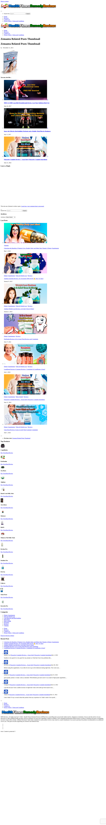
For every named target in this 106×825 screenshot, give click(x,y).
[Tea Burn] (3, 468)
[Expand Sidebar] (1, 209)
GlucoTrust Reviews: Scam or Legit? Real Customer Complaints (21, 430)
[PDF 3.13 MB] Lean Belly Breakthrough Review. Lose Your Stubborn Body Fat (26, 103)
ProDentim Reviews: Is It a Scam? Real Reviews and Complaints (21, 339)
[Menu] (1, 700)
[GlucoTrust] (2, 591)
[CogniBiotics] (3, 447)
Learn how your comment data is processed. (32, 206)
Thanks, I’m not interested (7, 757)
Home (5, 16)
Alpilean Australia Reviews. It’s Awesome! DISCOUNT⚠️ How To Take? (23, 278)
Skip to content (5, 1)
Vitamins (6, 245)
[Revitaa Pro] (2, 546)
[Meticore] (3, 513)
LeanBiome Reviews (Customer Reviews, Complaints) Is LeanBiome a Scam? (24, 369)
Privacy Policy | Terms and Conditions (14, 21)
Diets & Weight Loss (21, 275)
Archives (3, 217)
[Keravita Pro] (3, 603)
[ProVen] (3, 569)
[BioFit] (2, 524)
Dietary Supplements (9, 275)
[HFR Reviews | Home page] (28, 8)
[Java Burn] (2, 502)
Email (2, 753)
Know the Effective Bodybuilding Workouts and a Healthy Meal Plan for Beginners (27, 131)
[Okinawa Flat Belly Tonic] (3, 535)
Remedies (6, 622)
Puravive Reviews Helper (7, 635)
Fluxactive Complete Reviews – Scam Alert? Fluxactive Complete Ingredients (25, 159)
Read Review (9, 453)
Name (2, 751)
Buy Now (3, 453)
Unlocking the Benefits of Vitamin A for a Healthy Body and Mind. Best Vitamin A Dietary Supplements (31, 248)
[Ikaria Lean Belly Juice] (3, 490)
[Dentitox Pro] (3, 557)
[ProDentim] (3, 458)
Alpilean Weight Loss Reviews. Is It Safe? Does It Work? (19, 309)
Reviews (6, 18)
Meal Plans (7, 619)
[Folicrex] (3, 580)
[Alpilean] (3, 479)
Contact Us (7, 19)
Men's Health (19, 397)
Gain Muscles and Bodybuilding (12, 618)
